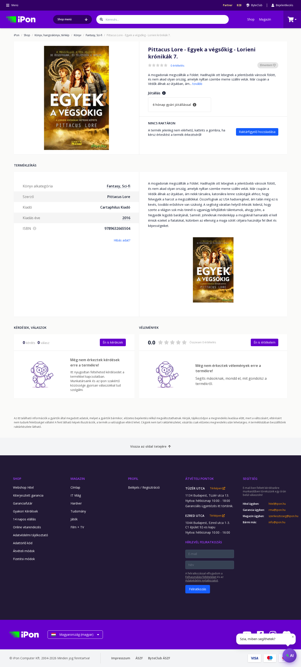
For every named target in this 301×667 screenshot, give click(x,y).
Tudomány (78, 511)
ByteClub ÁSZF (159, 658)
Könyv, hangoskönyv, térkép (52, 35)
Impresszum (120, 658)
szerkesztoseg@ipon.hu (280, 516)
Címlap (75, 487)
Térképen (216, 488)
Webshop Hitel (23, 487)
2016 (126, 217)
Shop (251, 19)
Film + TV (77, 527)
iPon (16, 35)
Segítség (250, 478)
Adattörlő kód (22, 543)
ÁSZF (139, 658)
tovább (197, 84)
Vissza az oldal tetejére (148, 446)
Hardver (76, 503)
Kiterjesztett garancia (28, 495)
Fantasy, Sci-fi (94, 35)
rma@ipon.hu (277, 510)
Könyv (77, 35)
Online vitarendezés (27, 527)
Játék (74, 519)
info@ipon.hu (277, 522)
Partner (227, 5)
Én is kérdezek (113, 342)
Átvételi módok (24, 551)
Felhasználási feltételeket (200, 577)
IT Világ (76, 495)
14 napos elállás (24, 519)
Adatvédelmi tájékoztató (30, 535)
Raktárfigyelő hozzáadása (257, 132)
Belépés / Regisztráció (144, 487)
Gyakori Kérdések (25, 511)
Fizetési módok (24, 559)
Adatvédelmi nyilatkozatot (201, 580)
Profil (133, 478)
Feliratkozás (197, 589)
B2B (239, 5)
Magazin (265, 19)
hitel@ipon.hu (277, 504)
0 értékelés (177, 65)
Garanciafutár (22, 503)
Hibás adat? (122, 240)
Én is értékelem (264, 342)
